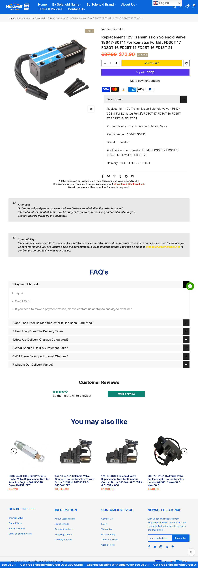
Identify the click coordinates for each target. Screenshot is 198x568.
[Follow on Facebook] (149, 547)
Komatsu (118, 29)
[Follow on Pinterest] (172, 547)
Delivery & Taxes (63, 539)
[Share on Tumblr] (120, 176)
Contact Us (76, 9)
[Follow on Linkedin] (166, 547)
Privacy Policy (108, 534)
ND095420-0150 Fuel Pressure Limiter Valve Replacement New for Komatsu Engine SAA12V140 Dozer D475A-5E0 (29, 480)
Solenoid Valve (16, 518)
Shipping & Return (64, 534)
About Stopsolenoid (65, 518)
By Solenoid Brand (100, 4)
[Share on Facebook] (102, 176)
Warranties (106, 529)
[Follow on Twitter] (155, 547)
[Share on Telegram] (126, 176)
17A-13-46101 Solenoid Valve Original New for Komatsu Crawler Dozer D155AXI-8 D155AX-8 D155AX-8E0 (75, 480)
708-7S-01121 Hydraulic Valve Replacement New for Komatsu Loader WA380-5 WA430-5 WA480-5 (166, 480)
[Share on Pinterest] (114, 176)
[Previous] (14, 451)
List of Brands (62, 524)
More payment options (145, 80)
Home (42, 4)
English (163, 2)
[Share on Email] (132, 176)
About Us (128, 4)
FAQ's (104, 524)
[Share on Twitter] (108, 176)
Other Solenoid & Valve (20, 533)
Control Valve (15, 523)
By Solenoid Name (65, 4)
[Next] (184, 451)
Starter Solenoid (17, 528)
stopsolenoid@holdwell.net (129, 184)
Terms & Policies (50, 9)
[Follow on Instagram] (160, 547)
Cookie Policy (108, 544)
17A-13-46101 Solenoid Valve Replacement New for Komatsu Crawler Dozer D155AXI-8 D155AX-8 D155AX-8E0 (122, 480)
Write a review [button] (126, 393)
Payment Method (63, 529)
